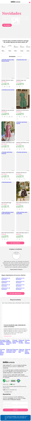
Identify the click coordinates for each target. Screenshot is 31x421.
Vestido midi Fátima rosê (7, 142)
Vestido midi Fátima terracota (9, 172)
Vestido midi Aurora (21, 172)
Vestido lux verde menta (22, 110)
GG (9, 86)
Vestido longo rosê (21, 80)
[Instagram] (13, 413)
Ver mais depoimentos (15, 293)
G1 (11, 116)
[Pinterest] (15, 413)
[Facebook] (8, 413)
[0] (28, 1)
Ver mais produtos (15, 243)
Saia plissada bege (6, 202)
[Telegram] (23, 413)
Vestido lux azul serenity (7, 110)
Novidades (12, 56)
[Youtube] (18, 413)
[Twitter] (10, 413)
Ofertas (19, 56)
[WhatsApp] (20, 413)
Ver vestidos (7, 25)
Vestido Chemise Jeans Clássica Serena (11, 80)
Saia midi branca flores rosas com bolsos (12, 232)
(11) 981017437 (8, 392)
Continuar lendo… (7, 336)
